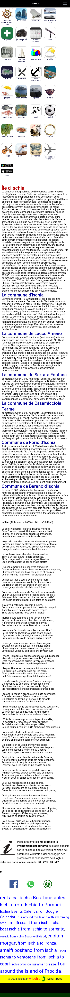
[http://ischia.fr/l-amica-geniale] (47, 884)
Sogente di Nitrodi (35, 936)
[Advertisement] (35, 987)
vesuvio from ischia (12, 936)
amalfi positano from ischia (28, 950)
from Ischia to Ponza (37, 943)
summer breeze (44, 964)
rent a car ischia (16, 897)
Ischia (36, 979)
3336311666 (54, 978)
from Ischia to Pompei (37, 905)
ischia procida (21, 964)
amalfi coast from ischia (29, 922)
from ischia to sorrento (42, 929)
